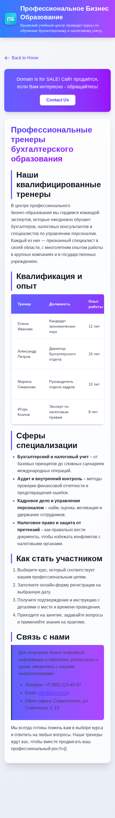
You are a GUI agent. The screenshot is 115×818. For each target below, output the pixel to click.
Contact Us (57, 100)
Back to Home (25, 58)
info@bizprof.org (53, 693)
